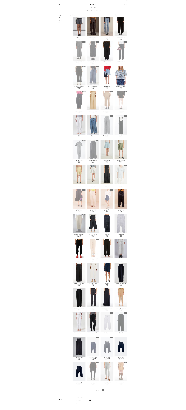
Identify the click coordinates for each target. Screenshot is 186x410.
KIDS (95, 7)
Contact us (60, 399)
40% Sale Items (61, 19)
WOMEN (91, 7)
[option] (93, 10)
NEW (59, 17)
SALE (59, 22)
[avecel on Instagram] (76, 403)
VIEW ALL (60, 20)
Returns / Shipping (61, 400)
